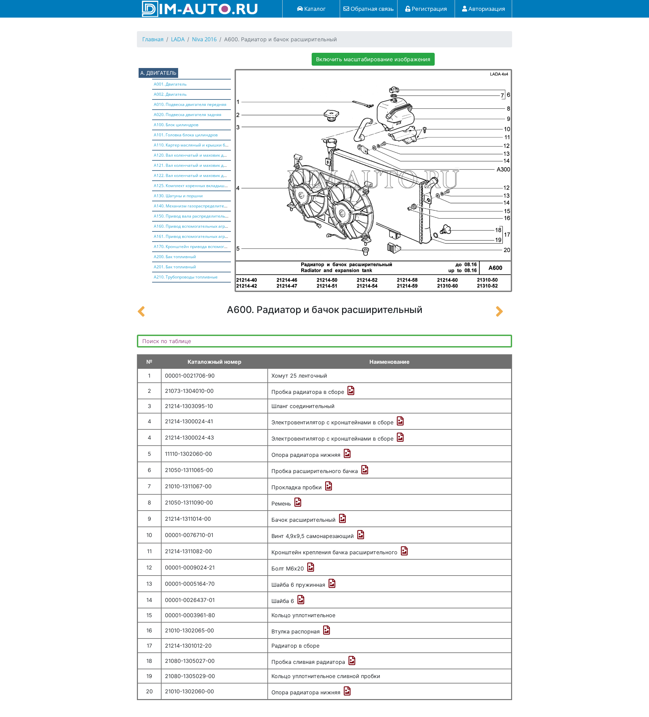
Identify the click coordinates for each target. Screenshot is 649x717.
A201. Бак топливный (175, 267)
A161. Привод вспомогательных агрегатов (196, 236)
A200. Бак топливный (175, 257)
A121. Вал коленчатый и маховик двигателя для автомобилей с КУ (220, 165)
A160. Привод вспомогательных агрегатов (196, 226)
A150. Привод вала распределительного (194, 216)
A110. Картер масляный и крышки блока (194, 145)
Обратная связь (371, 9)
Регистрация (428, 9)
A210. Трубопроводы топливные (186, 277)
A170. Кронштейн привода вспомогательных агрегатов (209, 246)
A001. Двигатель (170, 84)
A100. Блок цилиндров (176, 125)
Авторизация (486, 9)
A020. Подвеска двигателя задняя (187, 114)
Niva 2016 (204, 39)
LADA (178, 39)
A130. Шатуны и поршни (178, 196)
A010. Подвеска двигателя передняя (190, 104)
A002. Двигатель (170, 94)
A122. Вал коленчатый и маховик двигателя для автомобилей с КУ (220, 175)
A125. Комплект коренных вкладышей (192, 185)
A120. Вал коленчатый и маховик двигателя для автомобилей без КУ (222, 155)
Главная (153, 39)
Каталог (314, 9)
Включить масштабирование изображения (373, 59)
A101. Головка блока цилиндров (186, 135)
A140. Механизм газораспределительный (195, 206)
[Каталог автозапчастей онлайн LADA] (197, 8)
